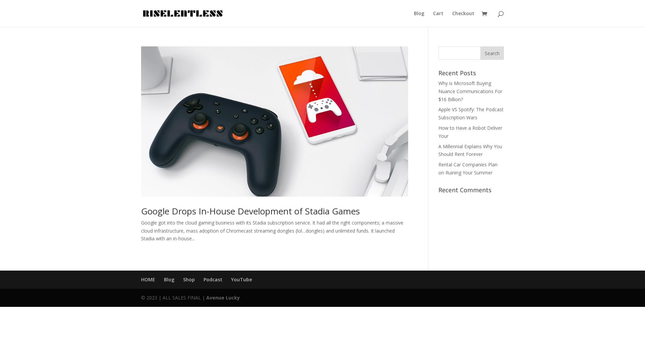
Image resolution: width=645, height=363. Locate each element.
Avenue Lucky (223, 297)
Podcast (213, 279)
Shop (189, 279)
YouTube (241, 279)
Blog (419, 13)
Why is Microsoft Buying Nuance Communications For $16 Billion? (470, 91)
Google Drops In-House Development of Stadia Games (250, 211)
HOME (148, 279)
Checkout (463, 13)
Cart (438, 13)
